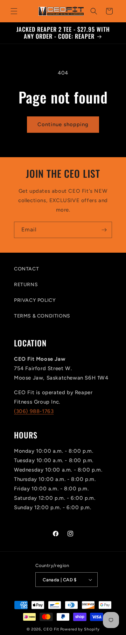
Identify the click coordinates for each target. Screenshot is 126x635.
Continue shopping (63, 124)
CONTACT (26, 269)
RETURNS (26, 285)
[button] (14, 11)
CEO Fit (51, 629)
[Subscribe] (104, 230)
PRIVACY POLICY (35, 300)
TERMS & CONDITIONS (42, 316)
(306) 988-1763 (34, 411)
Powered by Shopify (80, 629)
